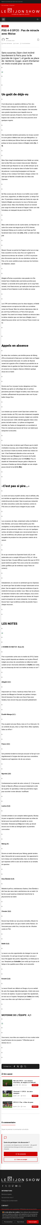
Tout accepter (33, 1222)
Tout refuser (20, 1222)
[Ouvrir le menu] (3, 19)
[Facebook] (3, 1186)
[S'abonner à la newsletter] (38, 39)
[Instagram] (9, 1186)
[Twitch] (13, 1186)
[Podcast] (20, 1186)
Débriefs (5, 26)
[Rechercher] (37, 19)
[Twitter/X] (6, 1186)
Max (7, 38)
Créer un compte (21, 1159)
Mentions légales (7, 1194)
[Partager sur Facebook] (14, 1066)
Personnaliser (8, 1222)
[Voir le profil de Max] (3, 39)
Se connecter (22, 1154)
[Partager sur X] (18, 1066)
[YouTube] (16, 1186)
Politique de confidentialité (9, 1200)
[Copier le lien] (25, 1066)
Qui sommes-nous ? (8, 1197)
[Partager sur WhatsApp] (22, 1066)
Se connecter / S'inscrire (8, 5)
